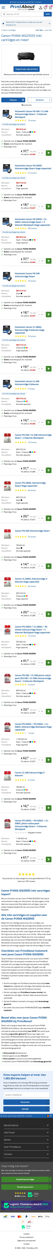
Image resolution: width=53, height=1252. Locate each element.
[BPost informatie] (30, 1222)
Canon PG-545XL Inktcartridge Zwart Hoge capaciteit (30, 484)
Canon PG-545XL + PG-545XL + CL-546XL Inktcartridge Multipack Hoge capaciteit (33, 727)
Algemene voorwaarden (26, 1240)
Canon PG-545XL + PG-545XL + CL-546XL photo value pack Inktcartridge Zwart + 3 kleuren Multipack (32, 825)
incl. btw (39, 30)
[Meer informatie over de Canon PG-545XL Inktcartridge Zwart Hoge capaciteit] (7, 486)
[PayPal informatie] (26, 1217)
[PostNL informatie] (23, 1222)
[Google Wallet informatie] (47, 1217)
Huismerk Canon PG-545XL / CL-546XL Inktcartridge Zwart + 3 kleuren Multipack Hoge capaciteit (32, 222)
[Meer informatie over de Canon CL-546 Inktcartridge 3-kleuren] (7, 775)
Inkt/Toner (9, 1132)
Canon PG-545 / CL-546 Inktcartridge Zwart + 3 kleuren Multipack (33, 436)
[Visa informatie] (13, 1217)
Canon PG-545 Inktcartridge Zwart (32, 530)
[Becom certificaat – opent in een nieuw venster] (30, 1194)
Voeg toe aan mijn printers (26, 69)
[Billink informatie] (33, 1217)
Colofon (27, 1234)
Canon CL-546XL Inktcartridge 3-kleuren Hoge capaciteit (31, 580)
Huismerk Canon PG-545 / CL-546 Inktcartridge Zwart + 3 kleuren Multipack (31, 114)
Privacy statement (26, 1237)
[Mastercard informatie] (20, 1217)
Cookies (27, 1244)
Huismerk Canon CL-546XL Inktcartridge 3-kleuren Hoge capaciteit (29, 330)
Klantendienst (11, 1125)
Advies (7, 1139)
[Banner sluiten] (49, 23)
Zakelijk (25, 1109)
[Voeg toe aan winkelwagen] (48, 153)
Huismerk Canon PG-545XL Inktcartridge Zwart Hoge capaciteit (33, 167)
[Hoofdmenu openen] (3, 7)
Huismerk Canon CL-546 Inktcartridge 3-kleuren (27, 383)
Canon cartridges (9, 30)
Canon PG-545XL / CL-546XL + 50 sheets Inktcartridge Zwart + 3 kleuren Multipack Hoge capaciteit (32, 629)
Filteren (13, 100)
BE (51, 1116)
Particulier (25, 1102)
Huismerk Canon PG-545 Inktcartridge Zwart (27, 275)
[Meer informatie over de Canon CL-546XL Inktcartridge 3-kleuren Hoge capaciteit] (7, 582)
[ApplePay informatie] (40, 1217)
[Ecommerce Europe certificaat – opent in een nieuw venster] (36, 1194)
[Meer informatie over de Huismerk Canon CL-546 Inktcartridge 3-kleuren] (7, 384)
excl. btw (48, 30)
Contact (8, 1154)
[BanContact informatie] (6, 1217)
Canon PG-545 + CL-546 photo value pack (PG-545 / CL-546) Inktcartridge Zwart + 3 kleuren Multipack (33, 678)
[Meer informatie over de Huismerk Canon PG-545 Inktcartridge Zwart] (7, 276)
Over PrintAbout (12, 1146)
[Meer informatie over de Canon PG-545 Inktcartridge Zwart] (7, 534)
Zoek (48, 14)
